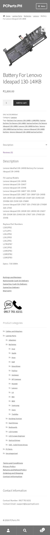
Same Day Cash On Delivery (15, 284)
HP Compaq (16, 379)
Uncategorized (12, 453)
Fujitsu (14, 370)
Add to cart (21, 102)
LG (13, 392)
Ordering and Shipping (13, 473)
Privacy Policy (9, 466)
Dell (13, 362)
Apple (14, 353)
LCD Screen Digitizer (17, 436)
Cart (38, 528)
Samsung (15, 405)
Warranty (7, 290)
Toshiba (15, 414)
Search (25, 530)
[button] (43, 30)
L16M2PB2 (35, 120)
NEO (13, 401)
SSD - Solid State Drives (18, 445)
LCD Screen (13, 431)
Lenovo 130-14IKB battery (28, 126)
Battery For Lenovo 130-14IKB (19, 120)
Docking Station (15, 418)
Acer (13, 349)
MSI (13, 397)
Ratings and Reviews (12, 277)
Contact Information (12, 476)
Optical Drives (14, 440)
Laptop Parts (17, 16)
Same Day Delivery (11, 287)
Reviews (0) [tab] (8, 152)
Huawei (15, 383)
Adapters (12, 340)
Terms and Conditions (13, 463)
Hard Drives (13, 423)
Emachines (16, 366)
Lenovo (36, 16)
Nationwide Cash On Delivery (16, 280)
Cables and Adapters (14, 331)
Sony (14, 410)
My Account (8, 530)
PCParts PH (12, 5)
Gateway (15, 375)
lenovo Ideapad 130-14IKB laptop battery (26, 132)
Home (8, 16)
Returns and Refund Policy (15, 469)
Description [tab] (8, 144)
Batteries (27, 16)
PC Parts (9, 449)
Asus (14, 357)
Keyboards (13, 427)
